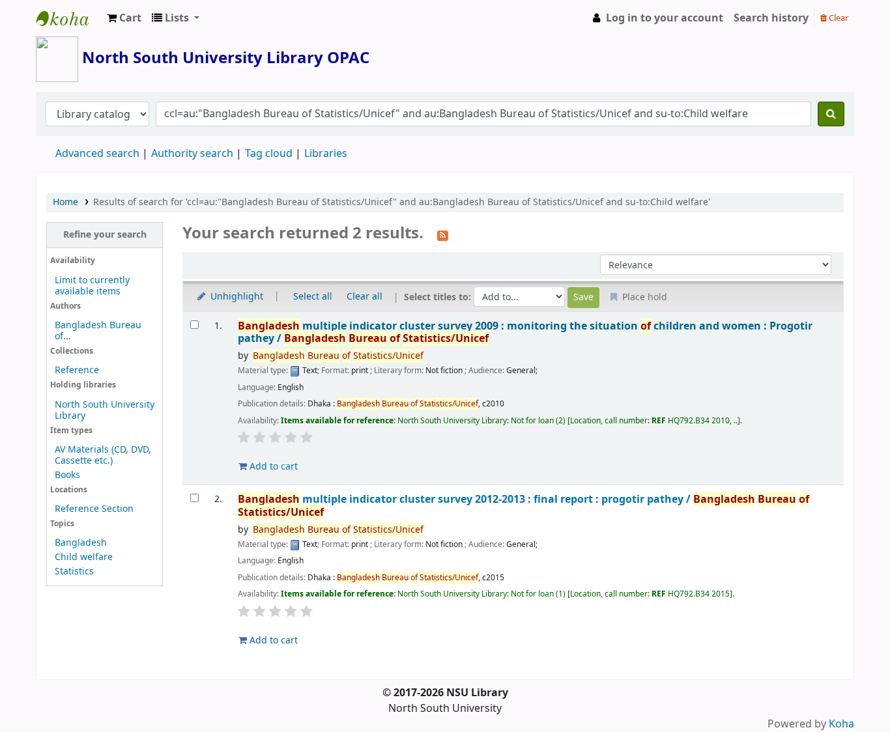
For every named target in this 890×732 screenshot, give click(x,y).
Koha (841, 724)
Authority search (192, 154)
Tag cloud (269, 154)
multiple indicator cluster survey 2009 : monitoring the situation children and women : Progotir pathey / (525, 332)
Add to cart (272, 466)
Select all (312, 296)
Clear (837, 18)
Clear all (364, 296)
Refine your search (105, 235)
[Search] (831, 114)
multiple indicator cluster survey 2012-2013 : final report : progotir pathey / (523, 505)
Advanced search (97, 154)
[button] (124, 18)
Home (65, 202)
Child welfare (84, 557)
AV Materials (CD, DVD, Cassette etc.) (103, 455)
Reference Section (94, 509)
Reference (77, 370)
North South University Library (69, 18)
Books (67, 475)
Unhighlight (235, 296)
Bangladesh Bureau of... (98, 330)
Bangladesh (81, 543)
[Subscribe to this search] (442, 234)
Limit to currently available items (92, 286)
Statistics (74, 571)
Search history (771, 18)
